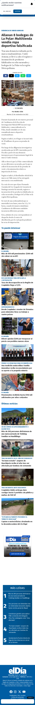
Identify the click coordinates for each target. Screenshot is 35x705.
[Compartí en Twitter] (11, 75)
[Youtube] (24, 691)
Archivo (23, 695)
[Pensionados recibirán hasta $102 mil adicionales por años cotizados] (17, 382)
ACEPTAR (17, 11)
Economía (18, 108)
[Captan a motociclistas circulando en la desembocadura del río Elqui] (17, 506)
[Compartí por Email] (17, 75)
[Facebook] (11, 691)
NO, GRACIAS (7, 11)
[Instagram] (15, 691)
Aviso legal (27, 686)
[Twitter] (19, 691)
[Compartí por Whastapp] (22, 75)
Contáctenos (13, 695)
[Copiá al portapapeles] (28, 75)
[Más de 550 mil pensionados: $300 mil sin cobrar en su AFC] (17, 240)
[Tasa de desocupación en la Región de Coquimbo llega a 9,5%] (17, 267)
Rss (19, 695)
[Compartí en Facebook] (5, 75)
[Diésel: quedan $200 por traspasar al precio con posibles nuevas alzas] (17, 326)
